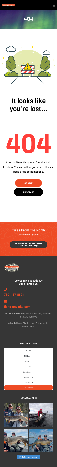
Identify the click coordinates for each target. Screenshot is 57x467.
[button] (28, 244)
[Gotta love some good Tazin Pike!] (16, 415)
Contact (27, 382)
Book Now (29, 388)
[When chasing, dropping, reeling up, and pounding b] (16, 440)
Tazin (28, 366)
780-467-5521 (14, 295)
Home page (28, 192)
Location (28, 361)
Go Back (28, 183)
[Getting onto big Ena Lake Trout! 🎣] (41, 440)
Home (28, 350)
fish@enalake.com (17, 307)
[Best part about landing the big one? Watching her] (41, 415)
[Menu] (54, 5)
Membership (28, 377)
